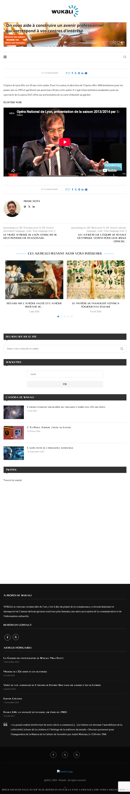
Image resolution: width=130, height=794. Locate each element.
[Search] (124, 57)
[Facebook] (8, 637)
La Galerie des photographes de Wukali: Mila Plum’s (33, 658)
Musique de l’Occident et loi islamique (25, 672)
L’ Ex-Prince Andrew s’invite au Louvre (49, 427)
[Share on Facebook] (72, 73)
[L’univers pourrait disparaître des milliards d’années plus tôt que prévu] (14, 412)
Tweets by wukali (13, 480)
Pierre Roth (32, 201)
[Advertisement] (65, 530)
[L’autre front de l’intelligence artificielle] (14, 453)
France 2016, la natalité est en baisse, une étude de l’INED (35, 712)
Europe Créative (13, 699)
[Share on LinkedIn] (82, 73)
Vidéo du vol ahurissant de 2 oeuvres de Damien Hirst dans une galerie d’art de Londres (52, 685)
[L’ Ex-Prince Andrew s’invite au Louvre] (14, 432)
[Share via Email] (86, 73)
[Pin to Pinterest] (79, 73)
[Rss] (77, 755)
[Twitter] (16, 637)
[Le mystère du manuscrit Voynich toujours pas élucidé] (96, 279)
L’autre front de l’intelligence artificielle (50, 448)
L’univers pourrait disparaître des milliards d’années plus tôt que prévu (66, 407)
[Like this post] (69, 73)
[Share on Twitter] (75, 73)
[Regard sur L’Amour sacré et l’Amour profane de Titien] (34, 279)
